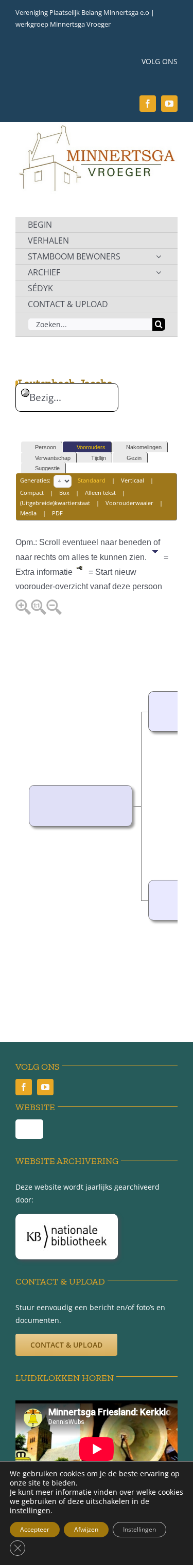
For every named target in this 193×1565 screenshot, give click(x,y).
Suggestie (47, 468)
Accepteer (34, 1529)
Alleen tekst (100, 492)
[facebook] (147, 103)
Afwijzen (86, 1529)
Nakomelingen (144, 447)
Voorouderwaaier (129, 503)
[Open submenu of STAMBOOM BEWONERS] (158, 256)
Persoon (45, 447)
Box (64, 492)
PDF (57, 513)
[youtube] (169, 103)
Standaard (92, 481)
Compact (32, 492)
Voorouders (91, 447)
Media (28, 513)
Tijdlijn (98, 458)
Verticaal (132, 481)
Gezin (134, 458)
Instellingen (139, 1529)
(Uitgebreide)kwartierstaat (55, 503)
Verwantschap (53, 458)
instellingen (30, 1510)
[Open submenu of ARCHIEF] (158, 272)
